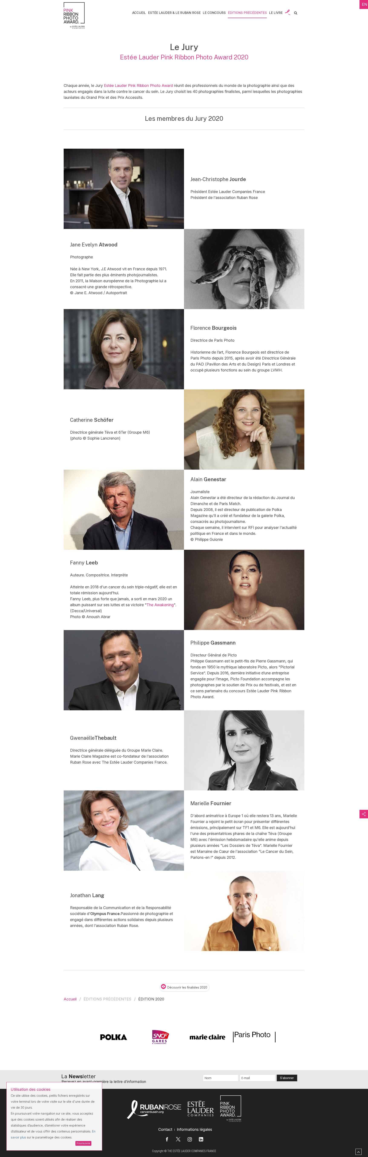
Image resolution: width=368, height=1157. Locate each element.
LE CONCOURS (214, 13)
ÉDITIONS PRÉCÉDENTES (247, 13)
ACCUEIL (139, 13)
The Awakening (160, 605)
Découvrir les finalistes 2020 (187, 987)
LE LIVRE (276, 13)
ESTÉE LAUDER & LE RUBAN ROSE (174, 13)
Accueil (70, 999)
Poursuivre (83, 1143)
